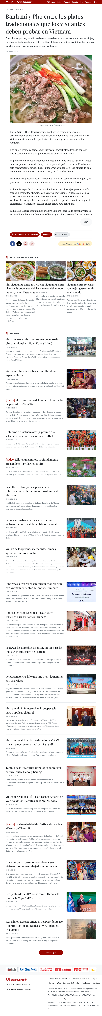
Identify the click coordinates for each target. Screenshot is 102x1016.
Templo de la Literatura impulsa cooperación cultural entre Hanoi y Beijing (33, 770)
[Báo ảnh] (68, 969)
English (59, 2)
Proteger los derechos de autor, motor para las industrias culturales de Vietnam (34, 649)
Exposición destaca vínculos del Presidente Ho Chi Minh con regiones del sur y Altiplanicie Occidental (34, 926)
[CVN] (33, 969)
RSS (89, 978)
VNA (59, 983)
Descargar (51, 952)
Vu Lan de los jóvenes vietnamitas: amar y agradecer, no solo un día (31, 551)
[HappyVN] (85, 969)
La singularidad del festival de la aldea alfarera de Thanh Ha (34, 826)
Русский (88, 2)
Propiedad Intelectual (58, 978)
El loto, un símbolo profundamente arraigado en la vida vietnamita (32, 461)
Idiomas (51, 983)
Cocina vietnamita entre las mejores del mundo (50, 286)
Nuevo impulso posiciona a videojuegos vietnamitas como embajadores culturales (31, 864)
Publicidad (86, 983)
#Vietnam (47, 234)
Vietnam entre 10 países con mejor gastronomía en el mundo (81, 288)
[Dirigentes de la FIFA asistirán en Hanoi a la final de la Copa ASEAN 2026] (81, 902)
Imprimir (25, 243)
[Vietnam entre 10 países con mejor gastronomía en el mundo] (81, 271)
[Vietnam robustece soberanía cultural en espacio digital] (81, 379)
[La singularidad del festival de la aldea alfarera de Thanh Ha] (81, 832)
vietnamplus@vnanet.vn (64, 998)
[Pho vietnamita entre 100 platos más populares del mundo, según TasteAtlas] (20, 271)
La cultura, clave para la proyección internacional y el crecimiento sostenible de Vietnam (32, 491)
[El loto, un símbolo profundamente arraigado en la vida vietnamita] (81, 467)
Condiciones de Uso (77, 978)
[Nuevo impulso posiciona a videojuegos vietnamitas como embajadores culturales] (81, 870)
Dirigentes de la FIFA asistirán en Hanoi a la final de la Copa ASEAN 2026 (32, 896)
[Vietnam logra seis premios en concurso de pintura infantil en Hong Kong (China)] (81, 347)
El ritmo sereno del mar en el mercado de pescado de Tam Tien (34, 402)
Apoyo (95, 978)
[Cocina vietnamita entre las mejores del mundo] (51, 271)
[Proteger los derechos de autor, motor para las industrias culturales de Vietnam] (81, 655)
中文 (81, 2)
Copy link (32, 243)
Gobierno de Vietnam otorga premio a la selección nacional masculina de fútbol (30, 434)
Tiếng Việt (51, 2)
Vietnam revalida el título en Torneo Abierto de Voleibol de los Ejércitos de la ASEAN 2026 (34, 799)
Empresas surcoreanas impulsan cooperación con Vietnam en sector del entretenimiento (34, 586)
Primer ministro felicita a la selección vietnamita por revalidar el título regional (31, 522)
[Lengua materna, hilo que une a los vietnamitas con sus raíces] (81, 684)
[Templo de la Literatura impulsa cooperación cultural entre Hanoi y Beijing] (81, 776)
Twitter (19, 243)
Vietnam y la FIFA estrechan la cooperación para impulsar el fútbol (32, 710)
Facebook (12, 243)
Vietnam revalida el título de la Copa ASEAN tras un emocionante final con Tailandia (32, 742)
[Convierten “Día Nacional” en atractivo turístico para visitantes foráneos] (81, 621)
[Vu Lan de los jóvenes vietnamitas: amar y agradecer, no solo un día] (81, 557)
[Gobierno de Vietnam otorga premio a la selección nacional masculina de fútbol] (81, 440)
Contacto (96, 983)
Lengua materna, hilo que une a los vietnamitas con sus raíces (34, 678)
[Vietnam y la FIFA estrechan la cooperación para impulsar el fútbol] (81, 716)
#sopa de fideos (61, 234)
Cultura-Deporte (15, 9)
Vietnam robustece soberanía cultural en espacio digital (31, 373)
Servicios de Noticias (71, 983)
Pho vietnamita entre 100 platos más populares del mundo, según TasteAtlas (20, 288)
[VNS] (16, 969)
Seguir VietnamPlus (68, 244)
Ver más (14, 333)
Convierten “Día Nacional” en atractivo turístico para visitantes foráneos (29, 615)
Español (75, 2)
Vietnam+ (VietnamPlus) (25, 2)
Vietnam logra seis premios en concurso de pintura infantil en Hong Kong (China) (32, 341)
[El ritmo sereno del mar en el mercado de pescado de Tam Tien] (81, 408)
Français (67, 2)
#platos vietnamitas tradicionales (25, 234)
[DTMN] (50, 969)
